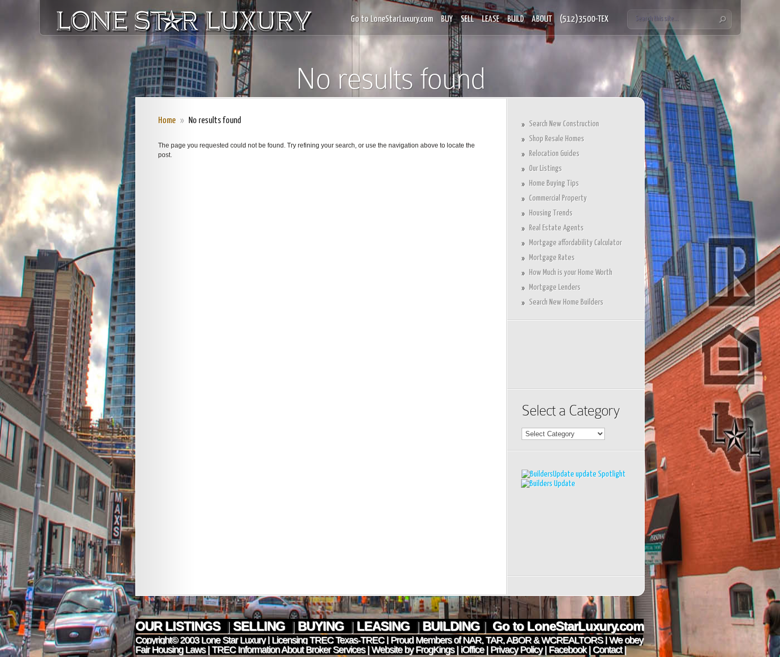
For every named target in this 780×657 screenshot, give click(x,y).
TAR (492, 640)
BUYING (322, 626)
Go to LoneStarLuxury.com (392, 19)
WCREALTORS (571, 640)
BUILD (515, 19)
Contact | (609, 649)
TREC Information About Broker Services (288, 649)
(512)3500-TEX (584, 19)
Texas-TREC (359, 640)
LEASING (385, 626)
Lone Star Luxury (233, 640)
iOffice (472, 649)
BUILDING (451, 626)
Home (167, 120)
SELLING (260, 626)
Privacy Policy (516, 649)
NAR (471, 640)
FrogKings (433, 649)
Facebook (567, 649)
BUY (447, 19)
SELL (467, 19)
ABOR (518, 640)
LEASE (490, 19)
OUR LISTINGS (179, 626)
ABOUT (542, 19)
